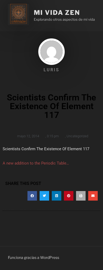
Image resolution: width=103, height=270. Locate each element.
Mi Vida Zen (57, 12)
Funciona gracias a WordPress (33, 257)
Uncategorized (77, 136)
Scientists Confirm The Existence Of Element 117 (46, 149)
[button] (32, 196)
